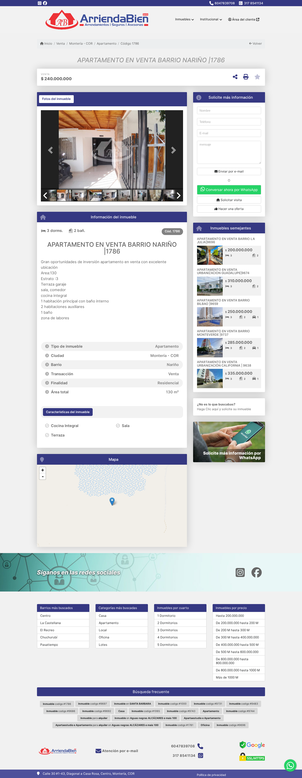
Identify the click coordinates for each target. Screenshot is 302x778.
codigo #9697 (92, 703)
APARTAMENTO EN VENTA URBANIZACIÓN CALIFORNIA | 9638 (224, 363)
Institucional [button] (209, 19)
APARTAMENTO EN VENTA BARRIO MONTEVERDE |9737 (223, 333)
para (94, 718)
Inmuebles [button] (182, 19)
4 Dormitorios (167, 637)
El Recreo (47, 630)
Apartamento (106, 43)
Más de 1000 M (227, 677)
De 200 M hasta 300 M (233, 630)
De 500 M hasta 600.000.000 (237, 652)
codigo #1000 (172, 703)
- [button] (42, 476)
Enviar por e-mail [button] (231, 171)
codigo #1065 (146, 711)
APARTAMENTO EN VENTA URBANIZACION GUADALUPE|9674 (223, 271)
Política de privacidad (211, 775)
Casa (102, 616)
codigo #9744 (240, 711)
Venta (60, 43)
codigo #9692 (96, 711)
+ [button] (42, 470)
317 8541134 (253, 3)
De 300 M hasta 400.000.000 (237, 637)
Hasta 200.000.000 (230, 616)
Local (103, 630)
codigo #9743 (181, 711)
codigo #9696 (231, 725)
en (132, 703)
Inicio (48, 43)
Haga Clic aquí (207, 409)
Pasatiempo (49, 645)
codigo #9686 (60, 711)
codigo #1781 (179, 725)
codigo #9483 (243, 703)
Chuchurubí (48, 637)
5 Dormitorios (167, 645)
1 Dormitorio (166, 616)
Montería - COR (80, 43)
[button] (51, 150)
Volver (257, 43)
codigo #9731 (208, 703)
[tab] (56, 99)
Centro (45, 616)
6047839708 (225, 3)
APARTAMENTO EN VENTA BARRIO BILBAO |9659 (223, 302)
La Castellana (50, 623)
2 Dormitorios (167, 623)
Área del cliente (243, 19)
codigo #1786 (57, 703)
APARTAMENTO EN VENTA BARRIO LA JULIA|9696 (226, 240)
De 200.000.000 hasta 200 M (237, 623)
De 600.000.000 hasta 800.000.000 (232, 661)
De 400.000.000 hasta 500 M (237, 645)
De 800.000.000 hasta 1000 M (238, 670)
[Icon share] (39, 3)
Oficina (104, 637)
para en (106, 725)
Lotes (103, 645)
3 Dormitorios (167, 630)
